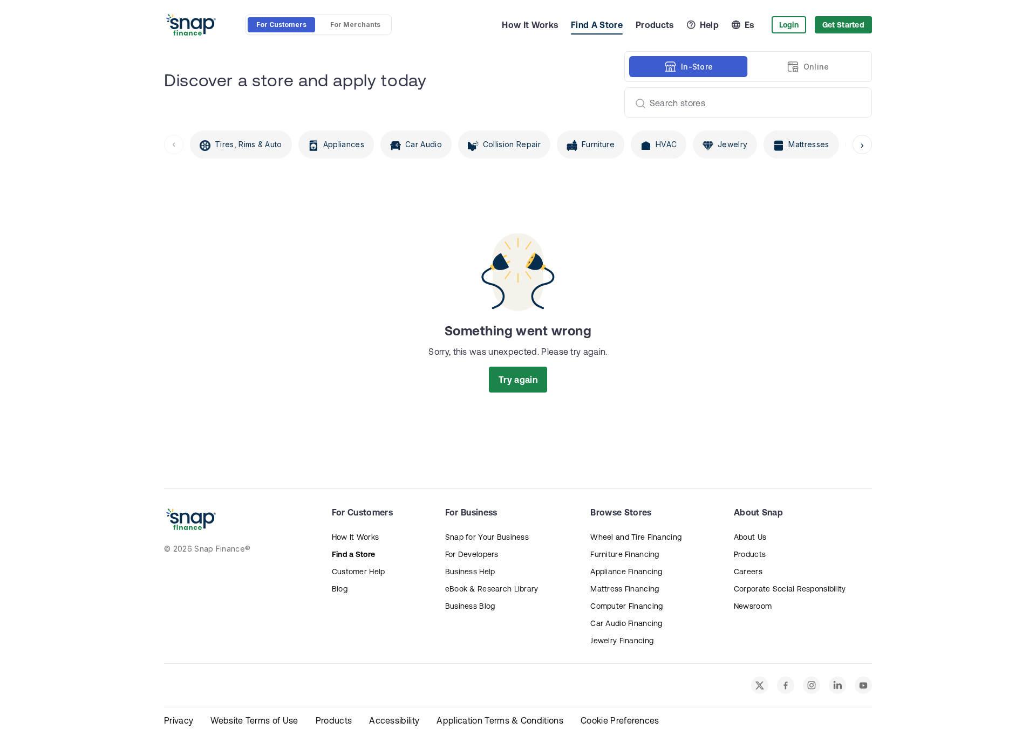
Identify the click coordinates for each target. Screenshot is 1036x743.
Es (749, 25)
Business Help (470, 571)
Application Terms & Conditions (500, 720)
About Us (750, 537)
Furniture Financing (624, 554)
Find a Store (353, 554)
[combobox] (744, 102)
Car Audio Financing (626, 623)
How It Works (530, 25)
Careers (748, 571)
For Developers (472, 554)
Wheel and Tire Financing (635, 537)
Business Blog (470, 606)
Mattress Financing (624, 588)
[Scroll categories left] (173, 144)
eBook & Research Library (492, 588)
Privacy (178, 720)
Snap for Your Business (487, 537)
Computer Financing (626, 606)
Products (655, 25)
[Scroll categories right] (862, 144)
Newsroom (753, 606)
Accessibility (394, 720)
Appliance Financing (626, 571)
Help (709, 25)
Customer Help (358, 571)
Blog (339, 588)
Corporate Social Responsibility (790, 588)
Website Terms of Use (254, 720)
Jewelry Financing (621, 640)
